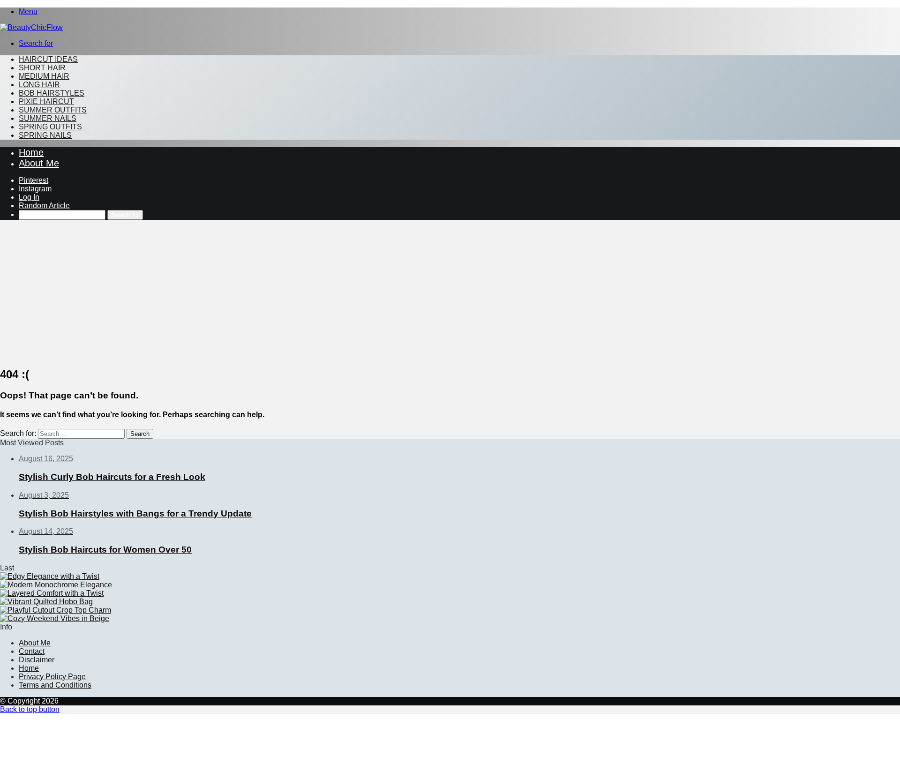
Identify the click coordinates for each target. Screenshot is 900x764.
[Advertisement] (450, 293)
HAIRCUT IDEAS (48, 59)
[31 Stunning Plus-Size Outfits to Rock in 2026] (52, 593)
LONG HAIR (39, 85)
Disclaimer (36, 660)
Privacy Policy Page (52, 677)
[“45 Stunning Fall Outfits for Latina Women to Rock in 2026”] (54, 618)
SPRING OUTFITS (50, 127)
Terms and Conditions (55, 685)
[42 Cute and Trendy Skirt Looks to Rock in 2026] (49, 576)
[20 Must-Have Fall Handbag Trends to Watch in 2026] (46, 602)
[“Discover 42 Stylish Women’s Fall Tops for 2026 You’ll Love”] (55, 610)
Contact (32, 651)
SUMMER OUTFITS (53, 110)
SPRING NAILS (45, 135)
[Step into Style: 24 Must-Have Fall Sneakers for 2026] (56, 585)
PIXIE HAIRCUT (46, 101)
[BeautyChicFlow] (31, 27)
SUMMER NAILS (47, 118)
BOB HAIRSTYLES (51, 93)
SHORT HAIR (42, 68)
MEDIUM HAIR (44, 76)
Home (31, 152)
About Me (39, 163)
